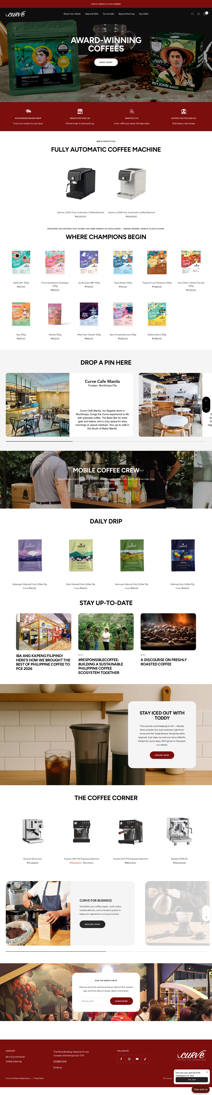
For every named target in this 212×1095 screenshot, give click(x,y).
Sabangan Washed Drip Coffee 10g (29, 584)
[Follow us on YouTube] (137, 1059)
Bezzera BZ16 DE (179, 858)
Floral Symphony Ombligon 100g (55, 284)
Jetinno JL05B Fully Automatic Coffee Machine (131, 212)
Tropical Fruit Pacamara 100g (157, 282)
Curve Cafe (108, 13)
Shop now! (106, 62)
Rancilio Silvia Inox (32, 858)
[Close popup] (207, 1072)
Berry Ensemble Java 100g (123, 334)
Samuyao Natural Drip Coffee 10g (131, 584)
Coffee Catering (14, 1061)
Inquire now (92, 924)
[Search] (192, 14)
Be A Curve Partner (15, 1056)
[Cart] (204, 14)
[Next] (206, 917)
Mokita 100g (55, 334)
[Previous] (206, 909)
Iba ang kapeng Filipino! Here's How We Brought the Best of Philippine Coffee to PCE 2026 (43, 662)
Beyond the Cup (127, 13)
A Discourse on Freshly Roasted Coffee (164, 661)
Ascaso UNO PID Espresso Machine (81, 858)
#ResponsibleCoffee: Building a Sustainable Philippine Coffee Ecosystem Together (100, 666)
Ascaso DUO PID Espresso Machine (130, 858)
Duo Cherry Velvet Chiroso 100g (191, 284)
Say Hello (143, 13)
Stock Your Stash (72, 13)
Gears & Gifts (91, 13)
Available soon (106, 488)
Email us (57, 1067)
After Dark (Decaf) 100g (89, 334)
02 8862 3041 (60, 1061)
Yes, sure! (192, 1080)
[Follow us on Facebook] (121, 1059)
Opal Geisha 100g (123, 282)
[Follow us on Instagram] (129, 1059)
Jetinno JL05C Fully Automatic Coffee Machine (80, 212)
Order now (162, 755)
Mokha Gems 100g (157, 334)
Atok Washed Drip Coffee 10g (80, 584)
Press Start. (39, 1078)
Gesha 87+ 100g (21, 282)
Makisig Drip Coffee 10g (182, 584)
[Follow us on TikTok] (145, 1059)
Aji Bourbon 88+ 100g (89, 282)
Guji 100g (21, 334)
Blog (80, 655)
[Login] (198, 14)
